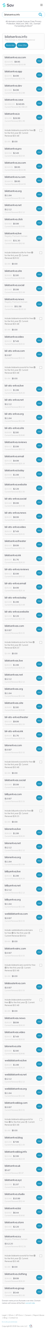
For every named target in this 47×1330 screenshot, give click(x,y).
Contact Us (13, 1318)
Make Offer (22, 45)
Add (39, 61)
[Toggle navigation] (41, 5)
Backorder (10, 45)
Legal (4, 1315)
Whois (11, 1315)
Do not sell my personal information (9, 1322)
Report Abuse (38, 1315)
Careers (28, 1315)
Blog (5, 1318)
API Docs (19, 1315)
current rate (30, 1303)
